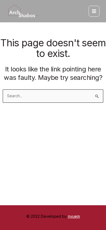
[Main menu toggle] (94, 11)
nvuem (74, 216)
